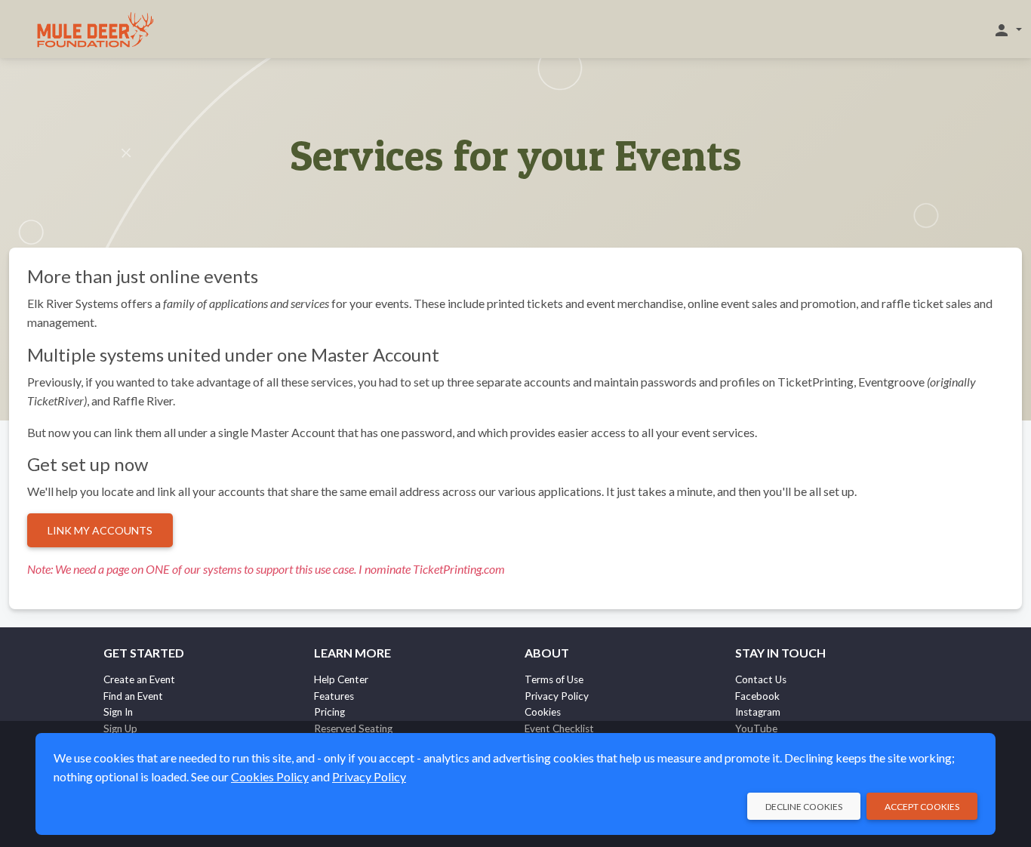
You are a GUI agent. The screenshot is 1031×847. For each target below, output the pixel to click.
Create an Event (139, 679)
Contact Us (760, 679)
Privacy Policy (557, 696)
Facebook (757, 696)
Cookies (543, 712)
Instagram (757, 712)
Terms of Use (554, 679)
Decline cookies (803, 806)
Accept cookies (922, 806)
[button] (1007, 29)
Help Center (341, 679)
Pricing (329, 712)
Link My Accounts (100, 530)
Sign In (118, 712)
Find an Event (133, 696)
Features (334, 696)
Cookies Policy (270, 776)
